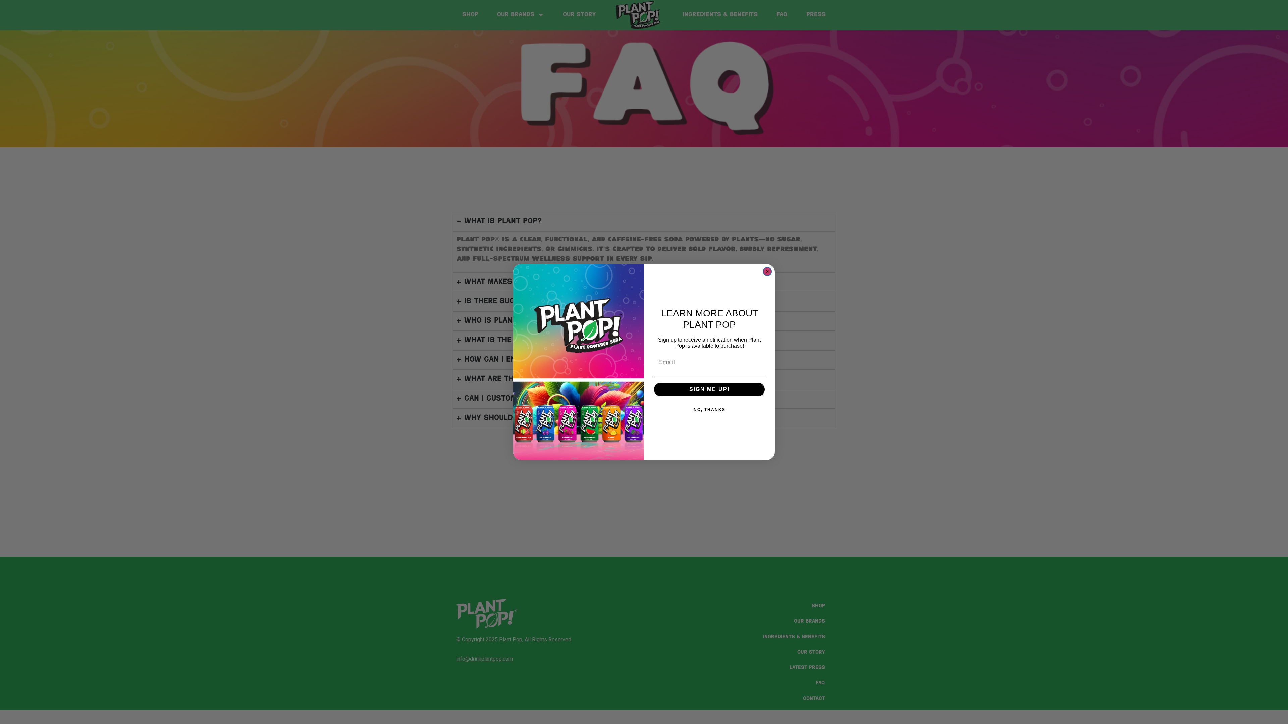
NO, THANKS (710, 409)
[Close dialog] (767, 271)
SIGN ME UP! (709, 389)
